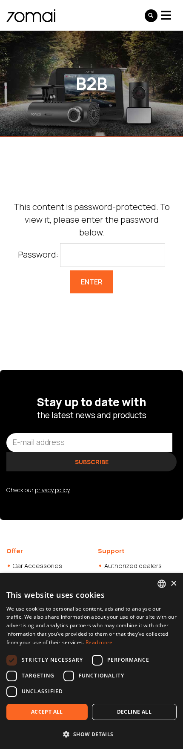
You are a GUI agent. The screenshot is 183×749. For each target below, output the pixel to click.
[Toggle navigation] (166, 15)
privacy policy (52, 490)
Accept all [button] (47, 711)
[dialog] (91, 661)
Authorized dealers (133, 565)
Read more (99, 642)
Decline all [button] (134, 711)
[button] (91, 734)
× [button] (173, 583)
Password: (39, 254)
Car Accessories (37, 565)
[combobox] (161, 584)
